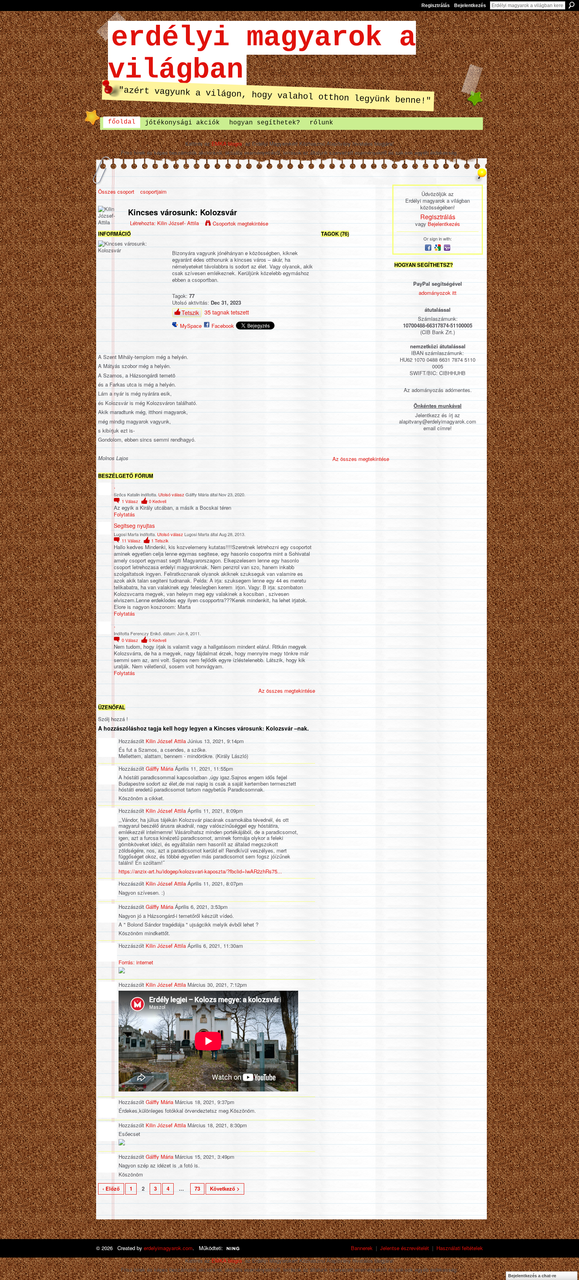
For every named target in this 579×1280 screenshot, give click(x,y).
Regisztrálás (435, 5)
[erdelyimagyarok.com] (354, 299)
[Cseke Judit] (334, 340)
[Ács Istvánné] (375, 382)
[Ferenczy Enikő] (334, 299)
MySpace (191, 325)
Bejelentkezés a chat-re (532, 1275)
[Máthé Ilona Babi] (354, 278)
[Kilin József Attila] (334, 445)
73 (197, 1188)
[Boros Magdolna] (375, 403)
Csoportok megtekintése (240, 223)
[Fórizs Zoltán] (334, 361)
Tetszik (190, 312)
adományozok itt (438, 292)
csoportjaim (153, 191)
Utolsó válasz (171, 494)
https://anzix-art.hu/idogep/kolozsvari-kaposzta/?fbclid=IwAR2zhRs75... (200, 871)
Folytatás (124, 514)
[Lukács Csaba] (334, 320)
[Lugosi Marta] (334, 257)
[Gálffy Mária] (375, 257)
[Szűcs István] (334, 403)
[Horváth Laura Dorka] (354, 320)
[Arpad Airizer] (354, 382)
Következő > (225, 1188)
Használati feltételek (459, 1248)
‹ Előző (111, 1188)
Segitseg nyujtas (134, 525)
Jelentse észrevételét (404, 1248)
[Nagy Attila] (354, 424)
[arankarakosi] (375, 424)
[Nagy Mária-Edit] (334, 382)
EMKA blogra (227, 143)
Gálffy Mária (159, 768)
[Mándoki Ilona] (354, 340)
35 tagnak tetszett (226, 312)
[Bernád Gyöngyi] (354, 445)
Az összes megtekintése (286, 690)
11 (131, 540)
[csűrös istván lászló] (354, 403)
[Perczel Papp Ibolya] (375, 320)
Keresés (571, 5)
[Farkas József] (375, 299)
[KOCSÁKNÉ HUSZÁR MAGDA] (354, 361)
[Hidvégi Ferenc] (375, 445)
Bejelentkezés (470, 5)
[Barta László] (334, 278)
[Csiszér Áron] (375, 361)
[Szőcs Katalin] (375, 278)
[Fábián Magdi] (375, 340)
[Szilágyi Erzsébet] (354, 257)
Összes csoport (116, 191)
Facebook (223, 325)
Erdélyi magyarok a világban (262, 54)
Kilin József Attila (166, 741)
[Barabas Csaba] (334, 424)
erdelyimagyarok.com (168, 1248)
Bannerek (362, 1248)
